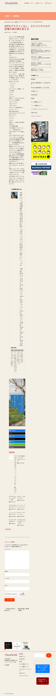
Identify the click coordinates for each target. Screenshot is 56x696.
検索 (48, 655)
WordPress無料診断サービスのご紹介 (40, 87)
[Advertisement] (17, 630)
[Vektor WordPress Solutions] (26, 649)
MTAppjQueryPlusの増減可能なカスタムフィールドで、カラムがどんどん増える (15, 471)
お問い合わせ (34, 112)
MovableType (8, 529)
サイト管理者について (36, 102)
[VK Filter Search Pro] (17, 649)
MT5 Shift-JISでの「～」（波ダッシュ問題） (12, 498)
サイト (6, 585)
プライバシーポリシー (36, 116)
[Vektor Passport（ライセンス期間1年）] (8, 649)
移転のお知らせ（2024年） (37, 70)
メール (7, 578)
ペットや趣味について (36, 105)
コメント (7, 549)
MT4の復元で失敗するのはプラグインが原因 (21, 521)
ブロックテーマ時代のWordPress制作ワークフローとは (18, 359)
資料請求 (33, 79)
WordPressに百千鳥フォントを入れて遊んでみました (21, 358)
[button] (14, 401)
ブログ (16, 350)
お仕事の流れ (34, 94)
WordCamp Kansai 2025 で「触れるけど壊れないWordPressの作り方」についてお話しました (15, 364)
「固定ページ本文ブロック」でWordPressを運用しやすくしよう (12, 360)
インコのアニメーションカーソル (39, 109)
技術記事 (16, 16)
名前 (6, 571)
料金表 (32, 98)
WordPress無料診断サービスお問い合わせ (41, 83)
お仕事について (35, 91)
